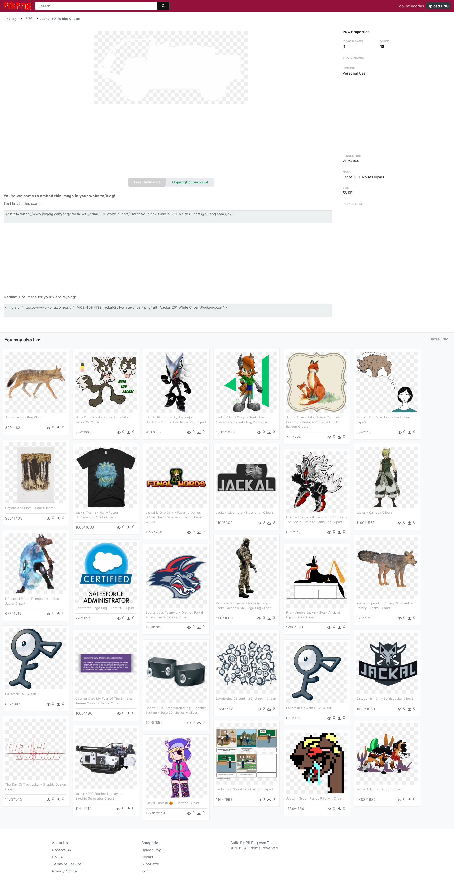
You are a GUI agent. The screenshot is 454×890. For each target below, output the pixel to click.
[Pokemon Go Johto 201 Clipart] (316, 672)
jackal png (439, 339)
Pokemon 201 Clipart (20, 694)
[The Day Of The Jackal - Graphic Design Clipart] (35, 749)
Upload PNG (438, 6)
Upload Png (151, 850)
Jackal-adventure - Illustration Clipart (244, 512)
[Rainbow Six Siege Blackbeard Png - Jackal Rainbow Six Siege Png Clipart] (246, 567)
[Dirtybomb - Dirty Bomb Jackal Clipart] (387, 663)
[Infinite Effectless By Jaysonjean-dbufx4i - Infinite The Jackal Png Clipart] (176, 382)
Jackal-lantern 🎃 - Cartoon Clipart (173, 803)
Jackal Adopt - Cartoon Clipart (379, 789)
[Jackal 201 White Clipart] (171, 67)
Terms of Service (67, 864)
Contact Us (61, 850)
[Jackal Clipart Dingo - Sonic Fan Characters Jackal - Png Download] (246, 382)
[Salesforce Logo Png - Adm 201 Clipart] (106, 572)
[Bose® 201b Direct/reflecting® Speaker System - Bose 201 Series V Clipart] (176, 672)
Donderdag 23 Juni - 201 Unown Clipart (246, 698)
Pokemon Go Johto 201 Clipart (309, 708)
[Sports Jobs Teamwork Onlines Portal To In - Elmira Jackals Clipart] (176, 577)
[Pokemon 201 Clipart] (35, 658)
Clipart (147, 857)
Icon (145, 871)
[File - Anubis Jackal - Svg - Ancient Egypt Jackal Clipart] (316, 577)
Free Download (147, 182)
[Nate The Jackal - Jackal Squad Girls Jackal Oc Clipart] (106, 382)
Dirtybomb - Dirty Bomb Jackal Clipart (384, 698)
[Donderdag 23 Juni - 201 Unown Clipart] (246, 663)
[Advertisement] (171, 142)
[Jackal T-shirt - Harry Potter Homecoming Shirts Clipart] (106, 477)
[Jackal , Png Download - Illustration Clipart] (387, 382)
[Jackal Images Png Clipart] (35, 382)
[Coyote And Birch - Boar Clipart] (35, 472)
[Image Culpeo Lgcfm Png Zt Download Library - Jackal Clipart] (387, 567)
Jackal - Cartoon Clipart (374, 512)
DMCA (57, 857)
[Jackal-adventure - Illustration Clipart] (246, 477)
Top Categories (410, 6)
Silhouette (150, 864)
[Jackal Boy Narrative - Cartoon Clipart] (246, 754)
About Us (60, 843)
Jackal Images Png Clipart (24, 417)
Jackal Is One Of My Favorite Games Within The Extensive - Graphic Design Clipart (175, 517)
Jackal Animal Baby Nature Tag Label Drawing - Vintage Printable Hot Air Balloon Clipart (314, 421)
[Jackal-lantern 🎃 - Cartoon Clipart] (176, 767)
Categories (150, 843)
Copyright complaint (190, 182)
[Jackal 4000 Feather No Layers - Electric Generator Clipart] (106, 758)
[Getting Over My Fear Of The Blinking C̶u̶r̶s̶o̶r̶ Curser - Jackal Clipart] (106, 663)
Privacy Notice (64, 871)
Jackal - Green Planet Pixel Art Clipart (315, 798)
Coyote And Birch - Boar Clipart (29, 508)
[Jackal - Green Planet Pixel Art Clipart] (316, 763)
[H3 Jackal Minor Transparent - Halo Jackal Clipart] (35, 563)
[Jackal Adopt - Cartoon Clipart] (387, 754)
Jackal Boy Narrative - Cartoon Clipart (244, 789)
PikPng (11, 19)
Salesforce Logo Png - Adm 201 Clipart (104, 608)
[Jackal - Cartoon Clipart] (387, 477)
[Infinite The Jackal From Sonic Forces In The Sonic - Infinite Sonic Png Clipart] (316, 482)
